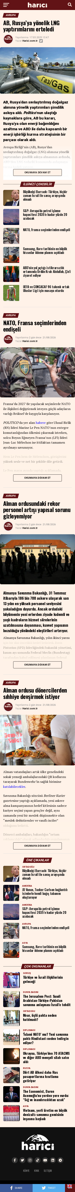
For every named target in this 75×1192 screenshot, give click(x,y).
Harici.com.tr (30, 40)
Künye (26, 1171)
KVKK (36, 1171)
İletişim (48, 1171)
